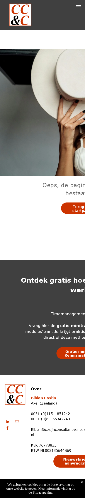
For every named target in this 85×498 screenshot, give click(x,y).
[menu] (78, 6)
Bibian (36, 429)
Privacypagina (42, 492)
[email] (17, 422)
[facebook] (7, 429)
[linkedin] (7, 422)
